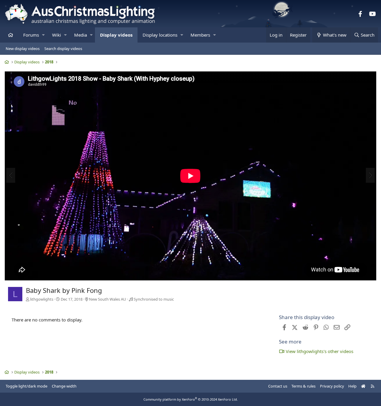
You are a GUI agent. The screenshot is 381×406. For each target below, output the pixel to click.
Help (352, 386)
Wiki (56, 35)
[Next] (370, 175)
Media (80, 35)
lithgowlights (41, 299)
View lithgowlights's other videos (319, 351)
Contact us (277, 386)
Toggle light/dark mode (26, 386)
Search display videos (63, 48)
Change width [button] (64, 386)
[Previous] (10, 175)
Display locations (160, 35)
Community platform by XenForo (190, 399)
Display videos (116, 35)
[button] (43, 35)
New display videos (23, 48)
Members (200, 35)
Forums (31, 35)
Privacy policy (332, 386)
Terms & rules (303, 386)
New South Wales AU (107, 299)
